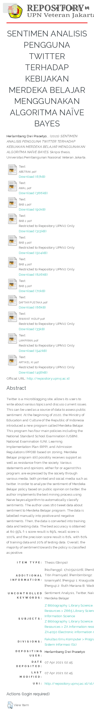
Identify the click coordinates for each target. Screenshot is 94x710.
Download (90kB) (32, 209)
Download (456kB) (33, 372)
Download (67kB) (32, 176)
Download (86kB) (32, 307)
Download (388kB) (33, 193)
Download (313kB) (33, 231)
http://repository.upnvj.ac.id (48, 378)
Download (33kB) (32, 329)
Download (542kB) (33, 351)
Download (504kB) (33, 253)
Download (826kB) (33, 274)
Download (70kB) (32, 291)
